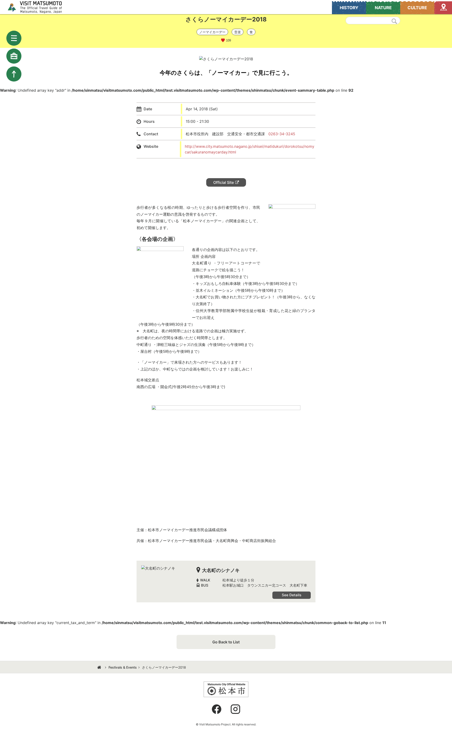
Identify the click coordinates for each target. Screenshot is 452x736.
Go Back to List (226, 642)
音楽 (237, 32)
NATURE (383, 7)
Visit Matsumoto (39, 7)
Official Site (223, 182)
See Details (291, 595)
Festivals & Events (123, 667)
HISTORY (349, 7)
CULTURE (417, 7)
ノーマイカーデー (212, 32)
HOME (99, 667)
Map (443, 7)
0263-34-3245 (281, 134)
